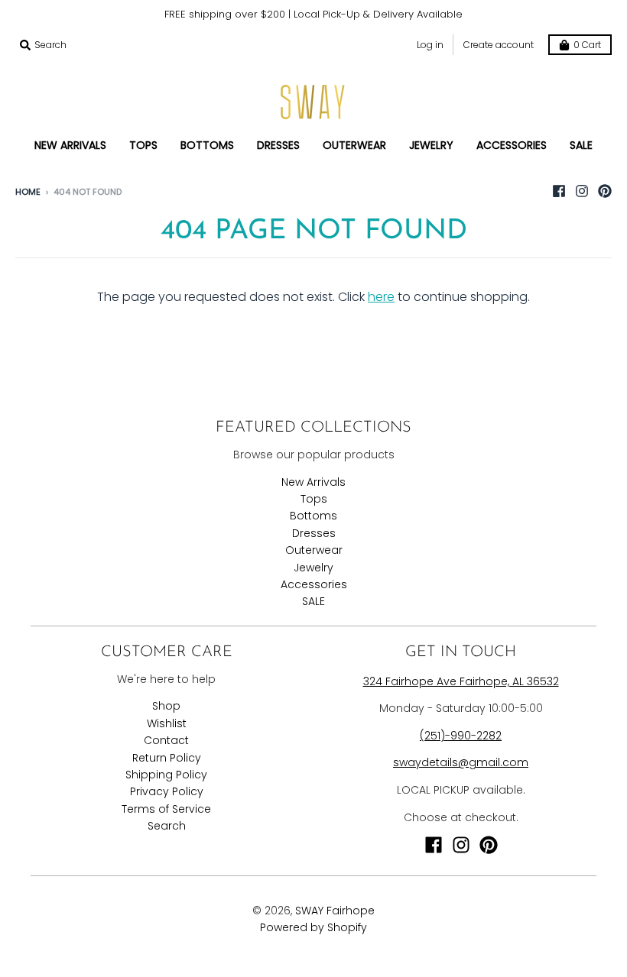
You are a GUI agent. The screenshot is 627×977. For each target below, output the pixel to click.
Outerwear (314, 550)
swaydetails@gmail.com (460, 762)
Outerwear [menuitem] (354, 145)
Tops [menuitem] (143, 145)
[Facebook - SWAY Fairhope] (559, 191)
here (381, 297)
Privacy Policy (166, 791)
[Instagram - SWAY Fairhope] (582, 191)
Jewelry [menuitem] (431, 145)
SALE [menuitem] (581, 145)
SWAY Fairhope (335, 910)
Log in (430, 44)
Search (167, 825)
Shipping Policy (166, 774)
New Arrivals (313, 482)
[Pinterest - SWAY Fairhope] (605, 191)
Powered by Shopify (313, 927)
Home (28, 192)
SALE (313, 601)
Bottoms (313, 515)
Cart (587, 44)
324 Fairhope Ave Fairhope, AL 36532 (461, 681)
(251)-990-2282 (461, 735)
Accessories (314, 584)
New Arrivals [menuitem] (70, 145)
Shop (166, 705)
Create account (498, 44)
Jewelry (313, 567)
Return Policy (166, 757)
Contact (166, 740)
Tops (314, 498)
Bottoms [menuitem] (207, 145)
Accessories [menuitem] (511, 145)
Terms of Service (166, 809)
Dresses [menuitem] (278, 145)
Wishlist (167, 723)
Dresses (314, 533)
